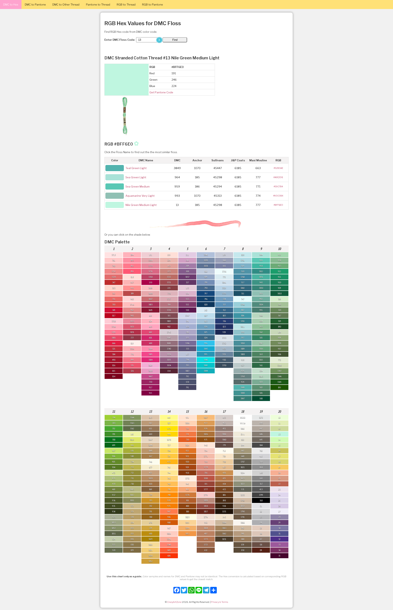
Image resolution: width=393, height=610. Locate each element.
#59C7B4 (278, 186)
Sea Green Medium (137, 186)
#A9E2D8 (278, 177)
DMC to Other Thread (65, 4)
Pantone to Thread (98, 4)
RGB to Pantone (152, 4)
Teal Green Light (136, 168)
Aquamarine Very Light (140, 195)
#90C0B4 (278, 195)
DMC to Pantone (35, 4)
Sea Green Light (135, 177)
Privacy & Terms (219, 602)
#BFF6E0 (278, 205)
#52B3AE (278, 168)
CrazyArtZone (174, 602)
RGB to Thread (126, 4)
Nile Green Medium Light (141, 205)
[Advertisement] (82, 67)
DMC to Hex (10, 4)
